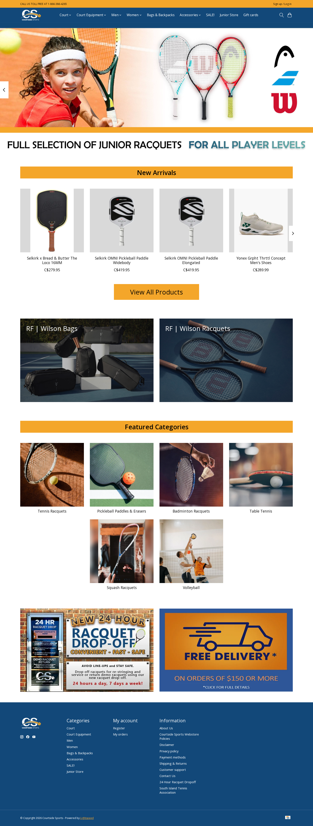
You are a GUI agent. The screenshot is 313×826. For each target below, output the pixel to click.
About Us (166, 728)
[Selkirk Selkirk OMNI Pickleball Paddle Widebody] (122, 220)
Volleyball (191, 587)
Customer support (172, 769)
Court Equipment (79, 734)
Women (72, 747)
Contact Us (167, 776)
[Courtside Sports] (31, 15)
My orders (120, 734)
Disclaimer (166, 745)
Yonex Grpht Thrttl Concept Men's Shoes (261, 260)
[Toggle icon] (281, 15)
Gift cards (250, 15)
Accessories (75, 759)
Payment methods (172, 757)
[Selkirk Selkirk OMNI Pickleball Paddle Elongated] (191, 220)
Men (70, 740)
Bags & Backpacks (161, 15)
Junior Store (229, 15)
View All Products (156, 291)
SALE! (210, 15)
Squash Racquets (122, 587)
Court (71, 728)
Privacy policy (168, 751)
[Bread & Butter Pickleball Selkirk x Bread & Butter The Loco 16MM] (52, 220)
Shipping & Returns (173, 763)
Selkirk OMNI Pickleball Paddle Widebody (121, 260)
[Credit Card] (287, 818)
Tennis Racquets (52, 511)
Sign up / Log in (282, 4)
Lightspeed (87, 818)
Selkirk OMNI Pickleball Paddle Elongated (191, 260)
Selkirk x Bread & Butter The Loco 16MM (52, 260)
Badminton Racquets (191, 511)
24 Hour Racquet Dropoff (177, 782)
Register (119, 728)
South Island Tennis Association (173, 790)
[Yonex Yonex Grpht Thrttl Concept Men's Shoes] (261, 220)
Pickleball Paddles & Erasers (121, 511)
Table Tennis (261, 511)
